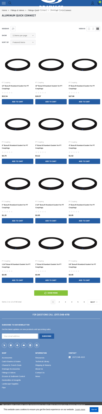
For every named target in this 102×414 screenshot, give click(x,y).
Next (93, 302)
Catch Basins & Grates (11, 361)
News (37, 376)
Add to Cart (17, 101)
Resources (39, 358)
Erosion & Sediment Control (13, 376)
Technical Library (42, 361)
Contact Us (40, 373)
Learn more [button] (80, 409)
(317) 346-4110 (62, 314)
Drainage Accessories (11, 369)
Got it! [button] (94, 410)
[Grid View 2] (93, 28)
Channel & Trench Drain (11, 365)
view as (82, 29)
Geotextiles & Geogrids (11, 380)
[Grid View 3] (97, 28)
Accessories (7, 358)
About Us (39, 369)
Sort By (5, 42)
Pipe (4, 387)
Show (4, 35)
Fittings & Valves (9, 373)
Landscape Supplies (10, 384)
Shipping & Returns (43, 365)
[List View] (89, 28)
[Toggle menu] (4, 3)
